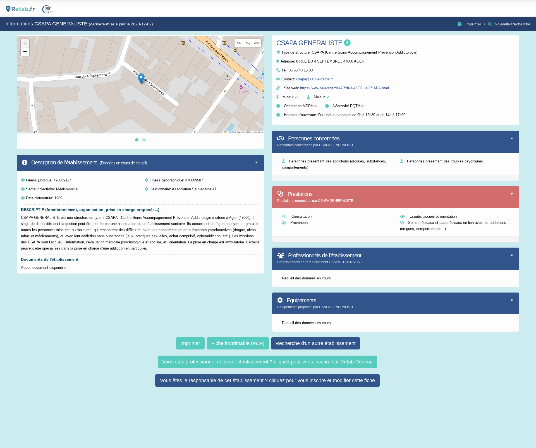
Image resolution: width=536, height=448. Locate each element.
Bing (248, 43)
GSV (239, 43)
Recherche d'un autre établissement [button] (316, 343)
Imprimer (190, 343)
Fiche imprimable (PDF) (237, 343)
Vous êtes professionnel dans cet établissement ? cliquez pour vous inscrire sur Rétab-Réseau (267, 362)
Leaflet (229, 131)
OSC (256, 43)
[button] (141, 79)
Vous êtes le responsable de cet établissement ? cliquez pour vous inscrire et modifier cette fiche (267, 380)
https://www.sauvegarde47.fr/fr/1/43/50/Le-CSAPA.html (344, 88)
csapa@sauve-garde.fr (314, 79)
